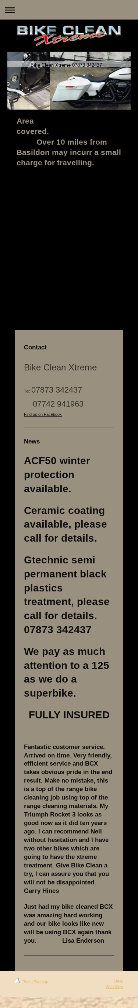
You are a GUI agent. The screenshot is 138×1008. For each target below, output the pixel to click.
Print (26, 982)
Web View (114, 986)
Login (118, 980)
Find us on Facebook (43, 414)
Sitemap (41, 982)
